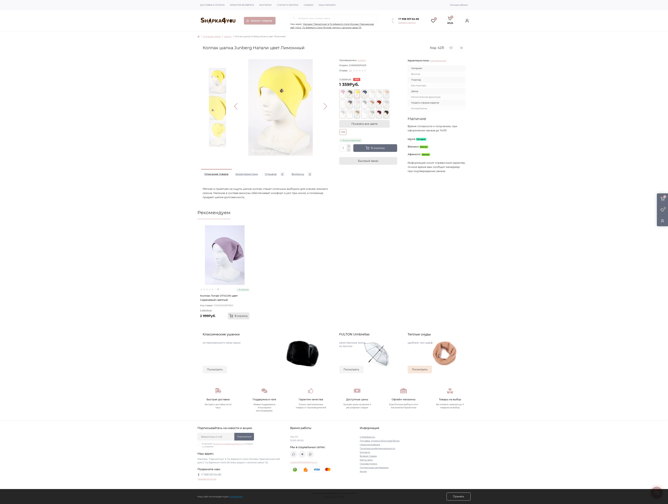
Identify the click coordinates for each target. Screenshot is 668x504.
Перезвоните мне (206, 479)
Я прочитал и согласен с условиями (227, 445)
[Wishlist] (246, 234)
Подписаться (244, 436)
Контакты (265, 5)
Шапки (228, 36)
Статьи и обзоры (288, 5)
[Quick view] (246, 228)
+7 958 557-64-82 (408, 19)
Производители (368, 463)
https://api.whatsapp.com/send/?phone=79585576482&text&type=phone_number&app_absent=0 (310, 454)
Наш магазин (327, 5)
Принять (458, 496)
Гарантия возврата (242, 5)
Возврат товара (368, 456)
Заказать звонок (407, 22)
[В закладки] (451, 48)
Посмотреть (215, 369)
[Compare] (246, 241)
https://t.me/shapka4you (302, 454)
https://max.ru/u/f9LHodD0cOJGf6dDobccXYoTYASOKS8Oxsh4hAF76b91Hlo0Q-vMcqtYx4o (293, 454)
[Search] (294, 18)
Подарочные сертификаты (374, 467)
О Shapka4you (367, 437)
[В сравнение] (461, 47)
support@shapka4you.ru (303, 462)
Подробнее (235, 496)
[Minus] (349, 150)
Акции (363, 471)
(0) (350, 70)
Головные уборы (212, 36)
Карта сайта (366, 460)
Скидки (308, 5)
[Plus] (349, 146)
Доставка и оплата (212, 5)
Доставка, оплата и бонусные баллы (379, 440)
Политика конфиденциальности (227, 444)
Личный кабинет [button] (459, 5)
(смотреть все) (438, 60)
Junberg (361, 60)
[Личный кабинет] (662, 220)
